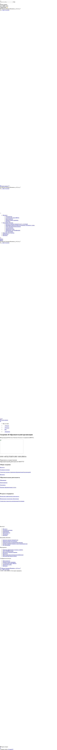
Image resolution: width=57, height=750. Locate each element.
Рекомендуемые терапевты (12, 220)
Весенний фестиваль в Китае (10, 556)
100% (4, 6)
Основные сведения (5, 469)
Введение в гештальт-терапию (10, 552)
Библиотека (5, 234)
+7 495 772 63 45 (5, 10)
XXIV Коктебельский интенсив (13, 226)
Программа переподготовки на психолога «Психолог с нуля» (20, 225)
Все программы (9, 231)
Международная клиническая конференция (13, 554)
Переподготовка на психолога (10, 541)
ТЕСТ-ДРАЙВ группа (8, 551)
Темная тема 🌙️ (4, 7)
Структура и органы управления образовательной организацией (15, 472)
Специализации (9, 227)
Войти (1, 239)
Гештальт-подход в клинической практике (13, 542)
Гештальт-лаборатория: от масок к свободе (13, 549)
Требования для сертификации (13, 230)
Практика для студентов (8, 232)
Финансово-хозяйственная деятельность (9, 496)
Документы (2, 485)
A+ (7, 6)
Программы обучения (8, 222)
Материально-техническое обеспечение (9, 498)
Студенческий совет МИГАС (12, 217)
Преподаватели (9, 219)
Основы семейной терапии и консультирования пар (15, 543)
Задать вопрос (4, 186)
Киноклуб (5, 553)
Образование (3, 480)
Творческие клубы (10, 229)
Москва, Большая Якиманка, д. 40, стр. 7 (11, 568)
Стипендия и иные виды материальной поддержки (12, 501)
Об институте (9, 216)
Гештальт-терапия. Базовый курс (10, 540)
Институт (5, 215)
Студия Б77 (10, 749)
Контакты (8, 221)
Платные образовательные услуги (8, 487)
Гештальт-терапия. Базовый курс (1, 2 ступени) (17, 224)
